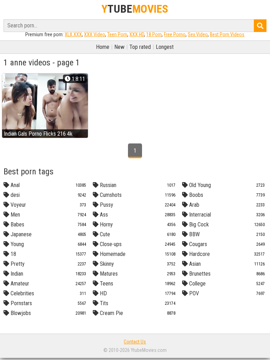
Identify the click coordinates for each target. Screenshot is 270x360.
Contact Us (135, 342)
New (119, 47)
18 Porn (154, 34)
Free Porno (175, 34)
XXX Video (94, 34)
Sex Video (198, 34)
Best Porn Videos (227, 34)
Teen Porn (117, 34)
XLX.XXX (73, 34)
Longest (165, 47)
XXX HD (136, 34)
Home (102, 47)
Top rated (140, 47)
